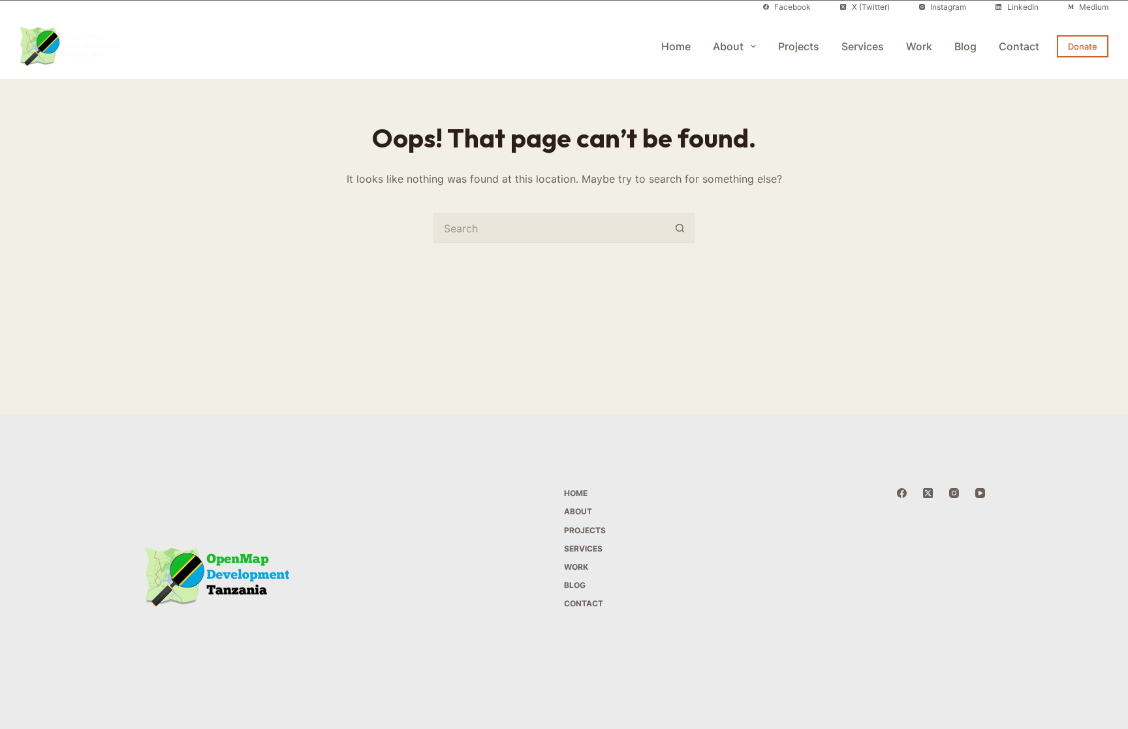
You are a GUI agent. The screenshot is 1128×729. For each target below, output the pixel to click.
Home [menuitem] (676, 46)
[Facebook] (902, 493)
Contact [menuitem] (1019, 46)
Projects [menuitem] (798, 46)
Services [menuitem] (862, 46)
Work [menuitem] (919, 46)
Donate (1082, 46)
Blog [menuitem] (965, 46)
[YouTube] (980, 493)
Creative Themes (378, 706)
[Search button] (680, 228)
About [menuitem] (728, 46)
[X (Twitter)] (928, 493)
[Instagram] (954, 493)
